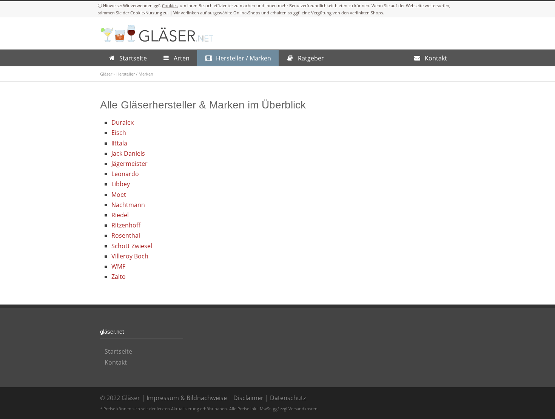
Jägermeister (129, 163)
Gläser (106, 74)
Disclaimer (248, 398)
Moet (118, 194)
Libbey (120, 184)
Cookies (169, 5)
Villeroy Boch (129, 256)
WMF (118, 266)
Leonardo (125, 174)
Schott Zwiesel (131, 246)
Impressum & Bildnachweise (186, 398)
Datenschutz (288, 398)
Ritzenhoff (125, 225)
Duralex (122, 122)
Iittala (119, 143)
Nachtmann (128, 205)
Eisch (118, 132)
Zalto (118, 276)
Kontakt (116, 362)
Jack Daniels (128, 153)
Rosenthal (125, 235)
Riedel (120, 215)
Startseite (118, 351)
